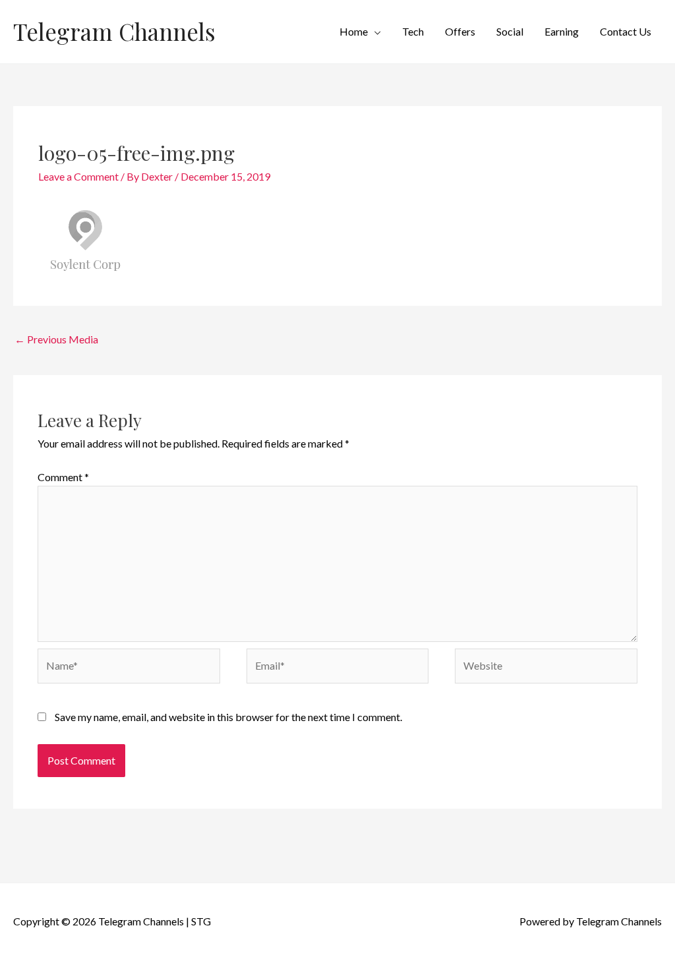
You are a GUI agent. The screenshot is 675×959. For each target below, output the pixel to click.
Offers (460, 31)
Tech (413, 31)
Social (509, 31)
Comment (63, 477)
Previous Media (56, 339)
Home (353, 31)
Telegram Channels (114, 31)
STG (201, 921)
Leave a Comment (78, 176)
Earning (561, 31)
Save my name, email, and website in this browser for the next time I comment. (228, 717)
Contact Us (625, 31)
